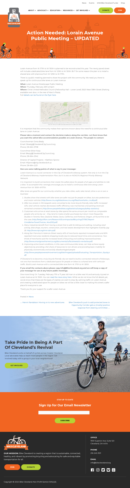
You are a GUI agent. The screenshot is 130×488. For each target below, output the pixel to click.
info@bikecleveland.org (101, 463)
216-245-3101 (96, 453)
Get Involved (82, 10)
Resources (68, 10)
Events (91, 3)
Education (55, 10)
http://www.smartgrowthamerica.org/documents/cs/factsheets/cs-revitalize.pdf (58, 241)
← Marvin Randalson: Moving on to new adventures (42, 302)
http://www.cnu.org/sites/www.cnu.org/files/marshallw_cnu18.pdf (69, 200)
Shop (123, 3)
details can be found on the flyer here (40, 95)
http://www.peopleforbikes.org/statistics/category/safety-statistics (70, 209)
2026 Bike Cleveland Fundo (107, 3)
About (31, 10)
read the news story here (61, 277)
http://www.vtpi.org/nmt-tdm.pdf (41, 230)
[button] (35, 10)
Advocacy (42, 10)
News (84, 3)
